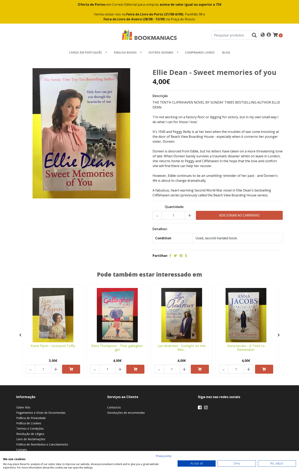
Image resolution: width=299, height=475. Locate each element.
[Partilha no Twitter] (175, 255)
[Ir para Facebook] (200, 408)
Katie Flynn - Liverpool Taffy (53, 346)
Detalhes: (160, 229)
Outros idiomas (160, 52)
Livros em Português (85, 52)
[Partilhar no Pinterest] (181, 255)
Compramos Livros (200, 52)
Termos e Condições (30, 428)
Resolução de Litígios (30, 434)
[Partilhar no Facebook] (170, 255)
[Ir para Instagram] (206, 408)
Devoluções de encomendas (126, 413)
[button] (263, 35)
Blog (226, 52)
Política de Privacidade (31, 418)
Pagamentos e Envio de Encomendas (40, 413)
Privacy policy (163, 456)
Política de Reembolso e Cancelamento (42, 444)
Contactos (114, 407)
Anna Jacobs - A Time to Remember (246, 348)
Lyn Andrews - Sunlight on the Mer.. (182, 348)
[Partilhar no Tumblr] (186, 255)
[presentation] (20, 335)
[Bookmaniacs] (149, 35)
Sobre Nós (23, 407)
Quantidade (174, 207)
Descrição (160, 96)
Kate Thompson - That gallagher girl (117, 348)
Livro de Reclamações (30, 439)
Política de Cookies (28, 423)
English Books (125, 52)
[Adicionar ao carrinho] (71, 369)
